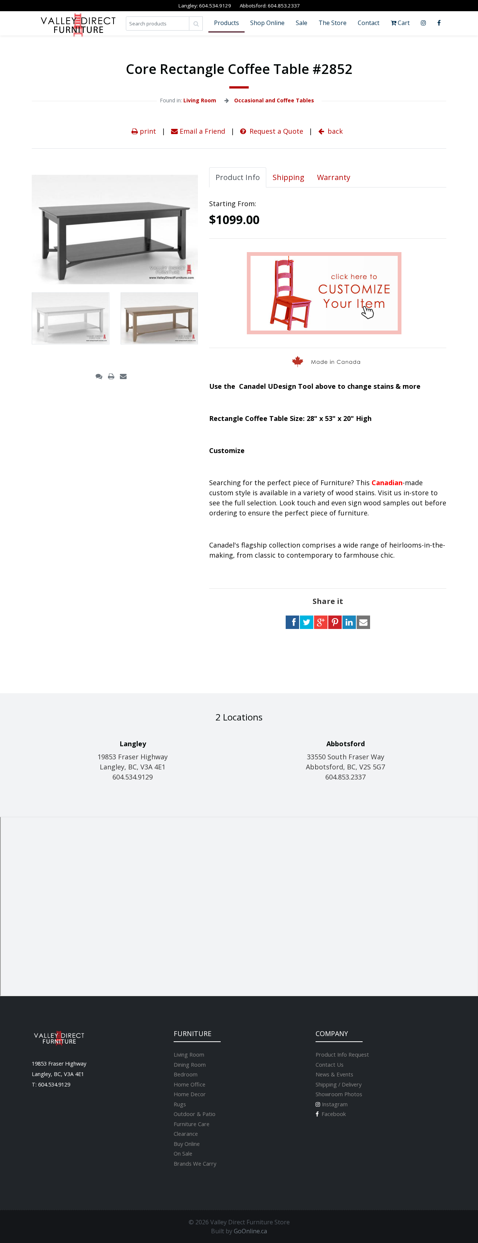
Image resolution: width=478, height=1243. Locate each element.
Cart (403, 23)
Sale (301, 23)
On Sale (183, 1153)
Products (226, 23)
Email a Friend (201, 131)
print (147, 131)
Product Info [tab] (237, 177)
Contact (368, 23)
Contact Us (330, 1064)
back (334, 131)
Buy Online (187, 1143)
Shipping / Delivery (338, 1084)
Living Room (199, 100)
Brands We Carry (195, 1163)
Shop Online (267, 23)
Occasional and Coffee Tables (274, 100)
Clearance (186, 1133)
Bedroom (186, 1074)
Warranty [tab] (333, 177)
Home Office (189, 1084)
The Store (333, 23)
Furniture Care (191, 1124)
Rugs (180, 1104)
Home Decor (190, 1094)
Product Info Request (342, 1054)
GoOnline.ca (250, 1231)
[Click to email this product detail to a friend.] (123, 376)
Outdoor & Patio (194, 1114)
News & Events (334, 1074)
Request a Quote (275, 131)
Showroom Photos (339, 1094)
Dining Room (190, 1064)
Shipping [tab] (288, 177)
